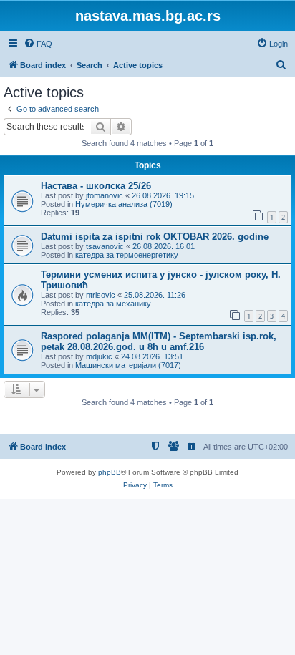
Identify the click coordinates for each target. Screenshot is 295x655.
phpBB (109, 472)
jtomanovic (104, 195)
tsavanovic (105, 246)
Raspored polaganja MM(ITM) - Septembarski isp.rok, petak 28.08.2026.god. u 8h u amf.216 (158, 341)
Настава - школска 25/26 (96, 185)
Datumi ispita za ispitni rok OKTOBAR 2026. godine (155, 236)
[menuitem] (38, 43)
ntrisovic (100, 295)
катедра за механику (113, 303)
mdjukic (99, 356)
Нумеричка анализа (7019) (124, 204)
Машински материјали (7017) (128, 365)
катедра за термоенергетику (126, 255)
